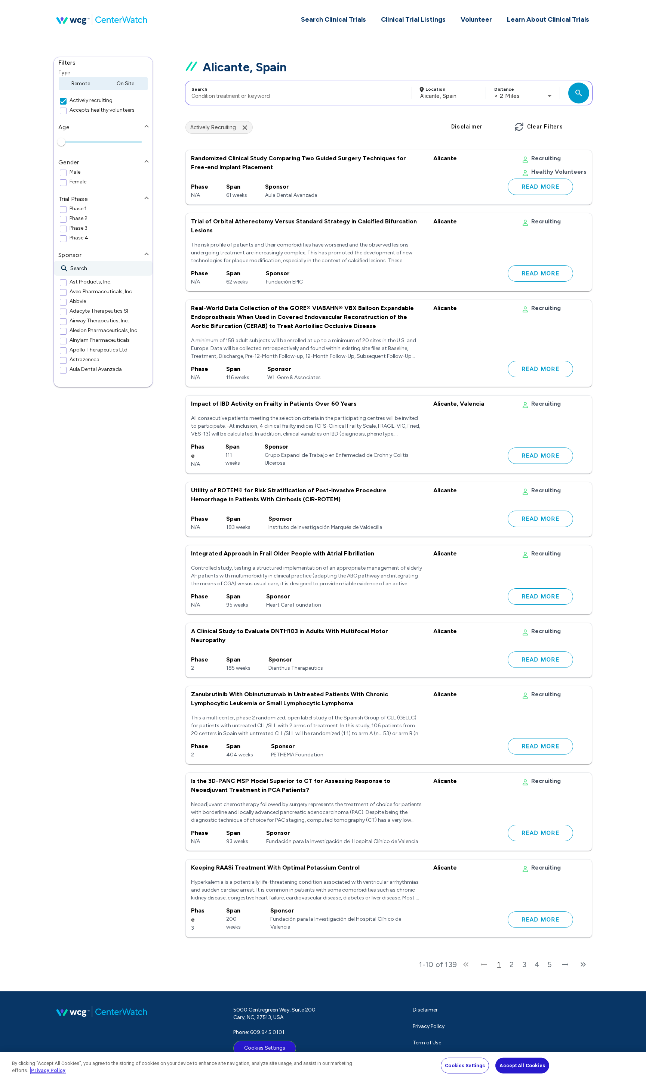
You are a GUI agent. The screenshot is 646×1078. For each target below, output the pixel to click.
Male (75, 172)
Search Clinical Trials (333, 19)
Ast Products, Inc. (90, 282)
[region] (323, 1065)
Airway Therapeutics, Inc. (99, 321)
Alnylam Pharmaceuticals (100, 340)
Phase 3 (78, 228)
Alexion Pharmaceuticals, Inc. (104, 331)
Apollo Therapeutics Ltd (98, 350)
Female (78, 182)
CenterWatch (102, 19)
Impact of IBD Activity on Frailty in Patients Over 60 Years (274, 403)
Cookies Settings (264, 1048)
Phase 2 (78, 219)
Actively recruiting (91, 100)
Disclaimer (425, 1010)
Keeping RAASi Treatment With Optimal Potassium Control (275, 867)
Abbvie (78, 301)
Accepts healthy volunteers (102, 110)
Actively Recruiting (213, 127)
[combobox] (297, 93)
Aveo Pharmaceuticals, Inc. (101, 292)
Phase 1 (78, 209)
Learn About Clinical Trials (548, 19)
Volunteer (476, 19)
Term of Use (427, 1043)
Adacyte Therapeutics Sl (99, 311)
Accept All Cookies (522, 1065)
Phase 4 (79, 238)
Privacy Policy (428, 1026)
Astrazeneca (84, 360)
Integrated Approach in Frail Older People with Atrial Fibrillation (282, 553)
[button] (103, 62)
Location (435, 89)
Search (199, 89)
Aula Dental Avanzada (96, 369)
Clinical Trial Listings (413, 19)
